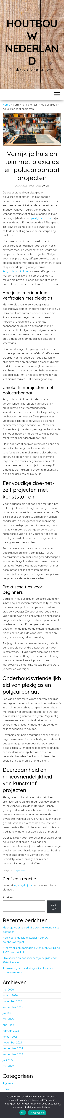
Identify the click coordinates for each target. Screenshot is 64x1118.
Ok (22, 1112)
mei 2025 (8, 1019)
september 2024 (13, 1048)
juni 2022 (8, 1060)
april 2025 (9, 1025)
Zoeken (8, 897)
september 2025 (13, 1007)
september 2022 (13, 1054)
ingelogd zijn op (23, 885)
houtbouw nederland (32, 42)
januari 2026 (10, 995)
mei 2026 (8, 989)
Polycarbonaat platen (16, 271)
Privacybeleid (37, 1112)
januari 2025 (10, 1036)
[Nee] (59, 1105)
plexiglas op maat (42, 218)
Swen (45, 185)
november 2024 (12, 1042)
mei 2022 (8, 1066)
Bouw (6, 1089)
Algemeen (20, 870)
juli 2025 (7, 1013)
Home (6, 104)
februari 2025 (11, 1030)
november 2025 (12, 1001)
